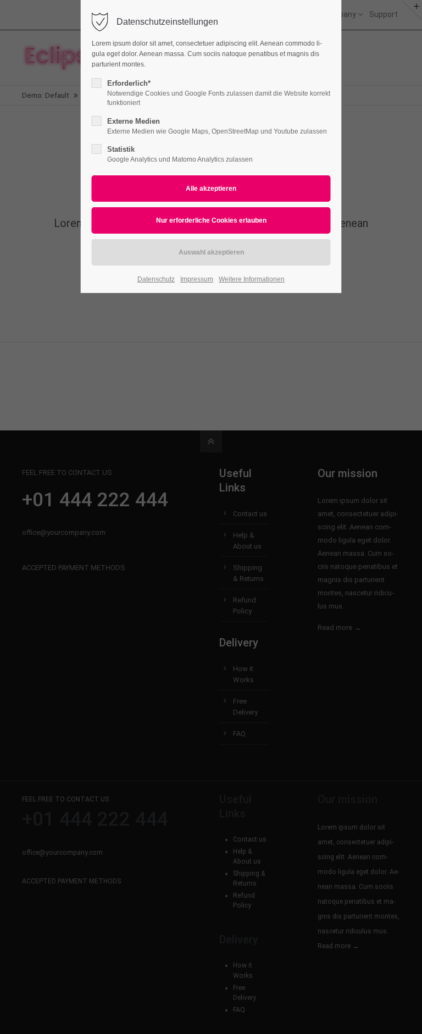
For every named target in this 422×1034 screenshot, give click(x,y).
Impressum (196, 279)
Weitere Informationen (252, 279)
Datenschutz (156, 279)
